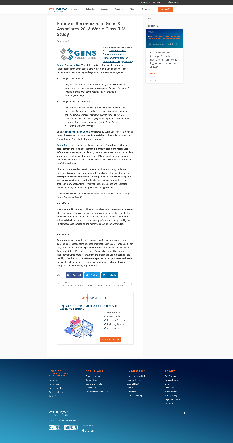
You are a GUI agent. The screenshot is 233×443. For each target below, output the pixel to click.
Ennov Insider (147, 9)
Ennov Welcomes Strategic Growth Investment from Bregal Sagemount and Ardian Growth (163, 59)
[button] (74, 275)
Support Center (160, 2)
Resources (119, 9)
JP (181, 2)
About (132, 9)
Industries (90, 9)
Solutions (75, 9)
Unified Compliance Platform (59, 373)
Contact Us (146, 2)
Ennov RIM (62, 145)
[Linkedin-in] (183, 412)
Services (104, 9)
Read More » (154, 74)
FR (183, 2)
